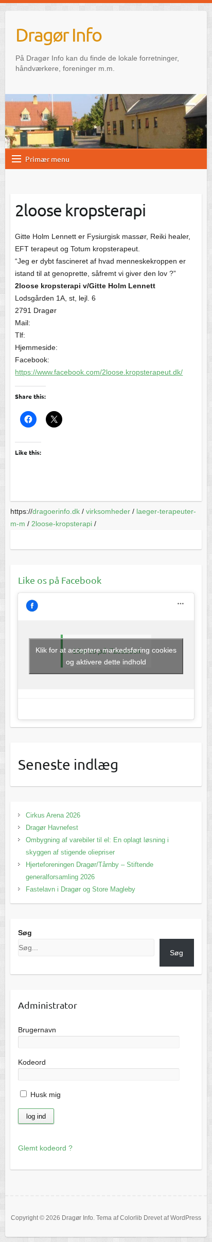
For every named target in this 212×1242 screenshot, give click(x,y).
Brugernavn (37, 1030)
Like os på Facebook (59, 579)
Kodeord (32, 1062)
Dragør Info (58, 34)
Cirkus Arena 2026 (53, 815)
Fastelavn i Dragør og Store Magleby (80, 889)
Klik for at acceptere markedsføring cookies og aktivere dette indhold (106, 656)
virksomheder (108, 511)
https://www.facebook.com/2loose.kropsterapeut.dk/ (99, 372)
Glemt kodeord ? (45, 1148)
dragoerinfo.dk (56, 511)
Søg (25, 933)
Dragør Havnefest (52, 827)
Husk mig (44, 1094)
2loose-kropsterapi (61, 524)
